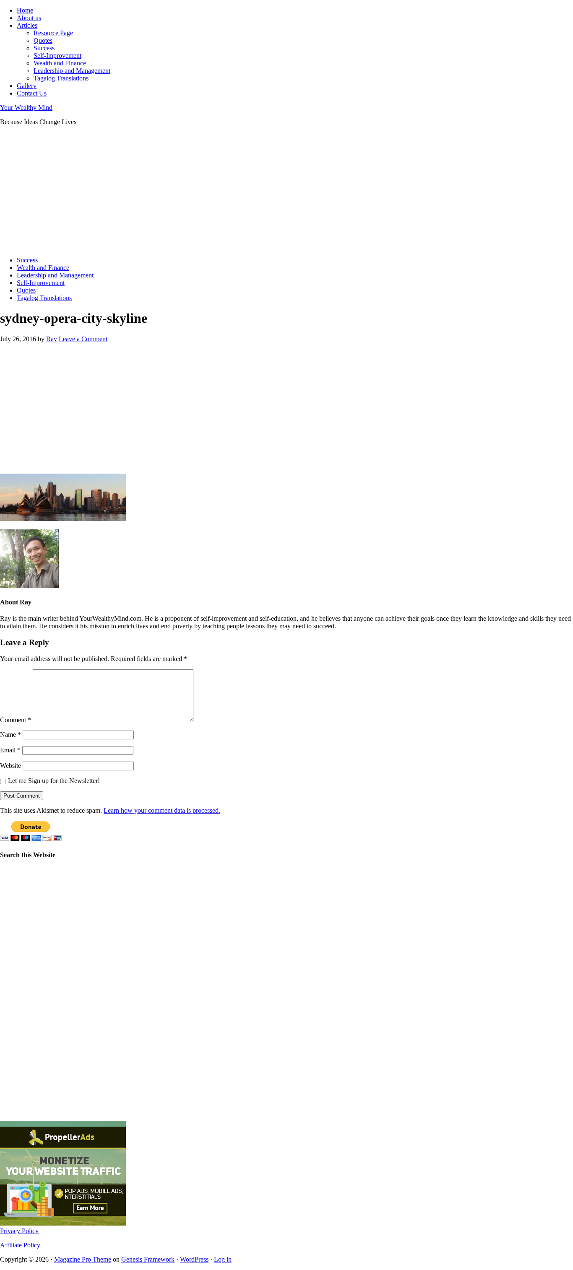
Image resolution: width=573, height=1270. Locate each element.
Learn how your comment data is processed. (162, 810)
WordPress (194, 1259)
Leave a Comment (83, 338)
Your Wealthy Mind (26, 107)
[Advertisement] (251, 191)
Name (10, 734)
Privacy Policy (19, 1230)
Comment (15, 719)
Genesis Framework (148, 1259)
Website (10, 765)
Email (10, 750)
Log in (223, 1259)
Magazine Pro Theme (82, 1259)
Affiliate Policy (20, 1245)
